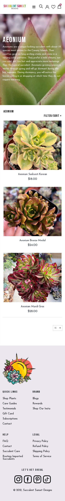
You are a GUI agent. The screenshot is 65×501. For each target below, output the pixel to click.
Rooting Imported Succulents (13, 457)
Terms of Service (42, 456)
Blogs (36, 398)
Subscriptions (10, 419)
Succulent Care (11, 451)
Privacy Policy (40, 441)
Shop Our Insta (41, 408)
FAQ (5, 441)
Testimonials (9, 408)
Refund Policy (40, 446)
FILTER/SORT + (53, 116)
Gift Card (8, 413)
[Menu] (33, 7)
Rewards (37, 403)
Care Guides (10, 403)
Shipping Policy (41, 451)
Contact (7, 424)
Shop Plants (9, 398)
